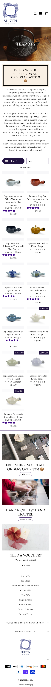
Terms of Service (25, 609)
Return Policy (25, 604)
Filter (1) (13, 161)
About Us (25, 576)
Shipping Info (25, 599)
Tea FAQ (25, 595)
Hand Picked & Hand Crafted (25, 585)
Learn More (25, 519)
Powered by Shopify (25, 685)
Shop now (25, 474)
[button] (9, 210)
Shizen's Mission (25, 631)
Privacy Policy (25, 614)
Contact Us (25, 590)
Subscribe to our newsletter (25, 623)
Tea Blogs (25, 580)
